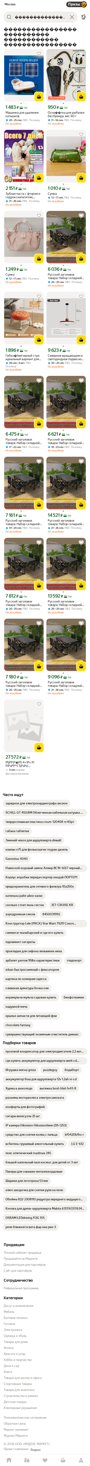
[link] (36, 803)
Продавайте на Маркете (21, 1258)
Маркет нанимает (16, 1429)
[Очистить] (72, 17)
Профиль (81, 1460)
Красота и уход (14, 1354)
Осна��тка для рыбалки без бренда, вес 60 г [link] (66, 114)
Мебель (9, 1312)
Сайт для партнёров (18, 1270)
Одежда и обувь (15, 1336)
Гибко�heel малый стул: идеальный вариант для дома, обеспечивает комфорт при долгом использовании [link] (23, 357)
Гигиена (9, 1324)
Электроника (13, 1330)
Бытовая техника (15, 1318)
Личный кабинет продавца (22, 1252)
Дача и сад (11, 1366)
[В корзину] (39, 97)
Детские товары (15, 1402)
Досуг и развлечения (18, 1306)
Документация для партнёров (25, 1264)
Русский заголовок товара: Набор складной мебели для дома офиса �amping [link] (65, 276)
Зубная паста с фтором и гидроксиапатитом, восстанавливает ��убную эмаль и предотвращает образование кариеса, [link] (23, 195)
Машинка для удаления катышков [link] (22, 114)
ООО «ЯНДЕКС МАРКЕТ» (32, 1444)
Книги (8, 1372)
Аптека (9, 1348)
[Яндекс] (35, 1450)
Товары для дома (16, 1342)
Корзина (63, 1460)
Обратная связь (15, 1423)
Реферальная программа (21, 1288)
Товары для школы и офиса (23, 1378)
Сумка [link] (52, 193)
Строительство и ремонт (21, 1396)
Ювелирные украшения (20, 1408)
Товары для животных (19, 1390)
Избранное (45, 1460)
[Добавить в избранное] (39, 53)
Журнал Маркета (16, 1435)
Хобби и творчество (18, 1360)
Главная (9, 1460)
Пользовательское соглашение (25, 1417)
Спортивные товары (18, 1384)
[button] (83, 17)
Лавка (27, 1460)
